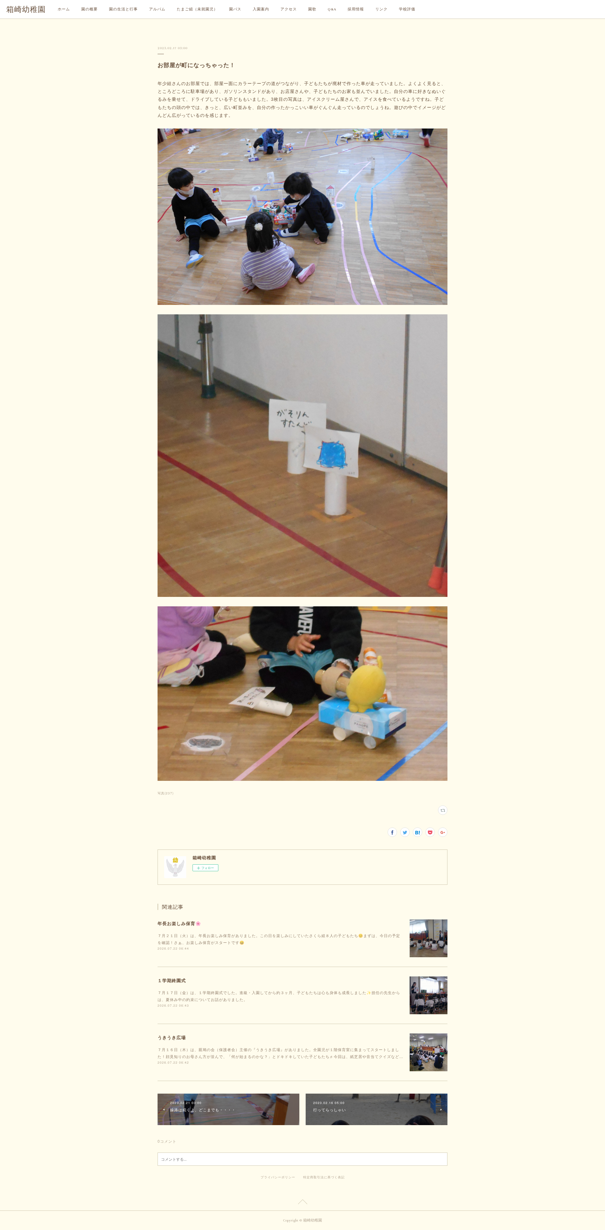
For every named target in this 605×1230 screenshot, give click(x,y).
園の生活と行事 (123, 9)
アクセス (288, 9)
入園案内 (261, 9)
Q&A (332, 9)
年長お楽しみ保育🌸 (179, 923)
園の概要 (89, 9)
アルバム (157, 9)
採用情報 (356, 9)
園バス (235, 9)
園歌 (312, 9)
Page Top (302, 1202)
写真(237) (166, 793)
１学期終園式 (172, 980)
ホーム (64, 9)
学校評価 (407, 9)
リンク (381, 9)
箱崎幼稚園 (26, 9)
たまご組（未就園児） (197, 9)
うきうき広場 (172, 1037)
